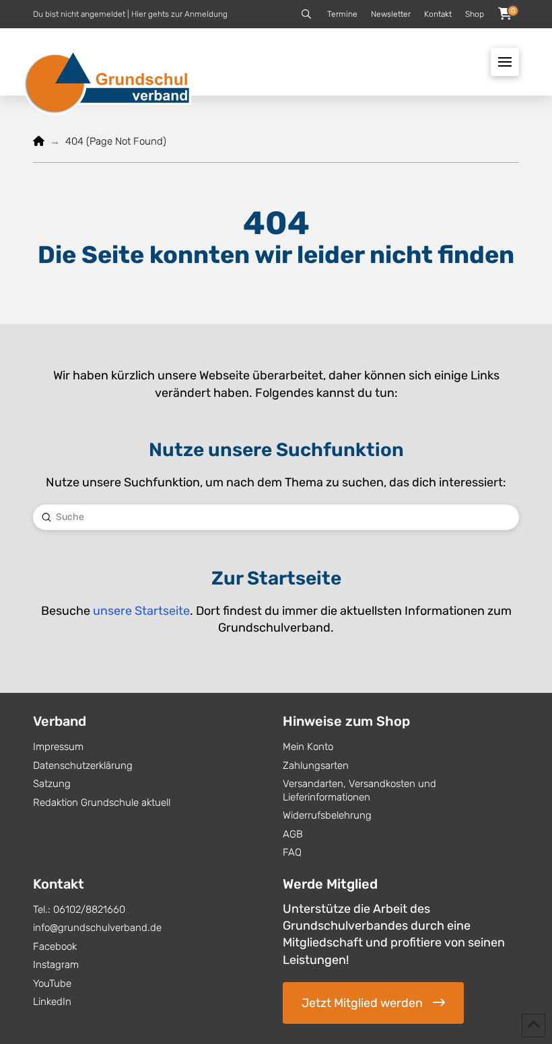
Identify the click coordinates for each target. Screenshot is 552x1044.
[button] (306, 14)
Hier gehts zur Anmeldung (179, 14)
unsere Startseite (141, 610)
